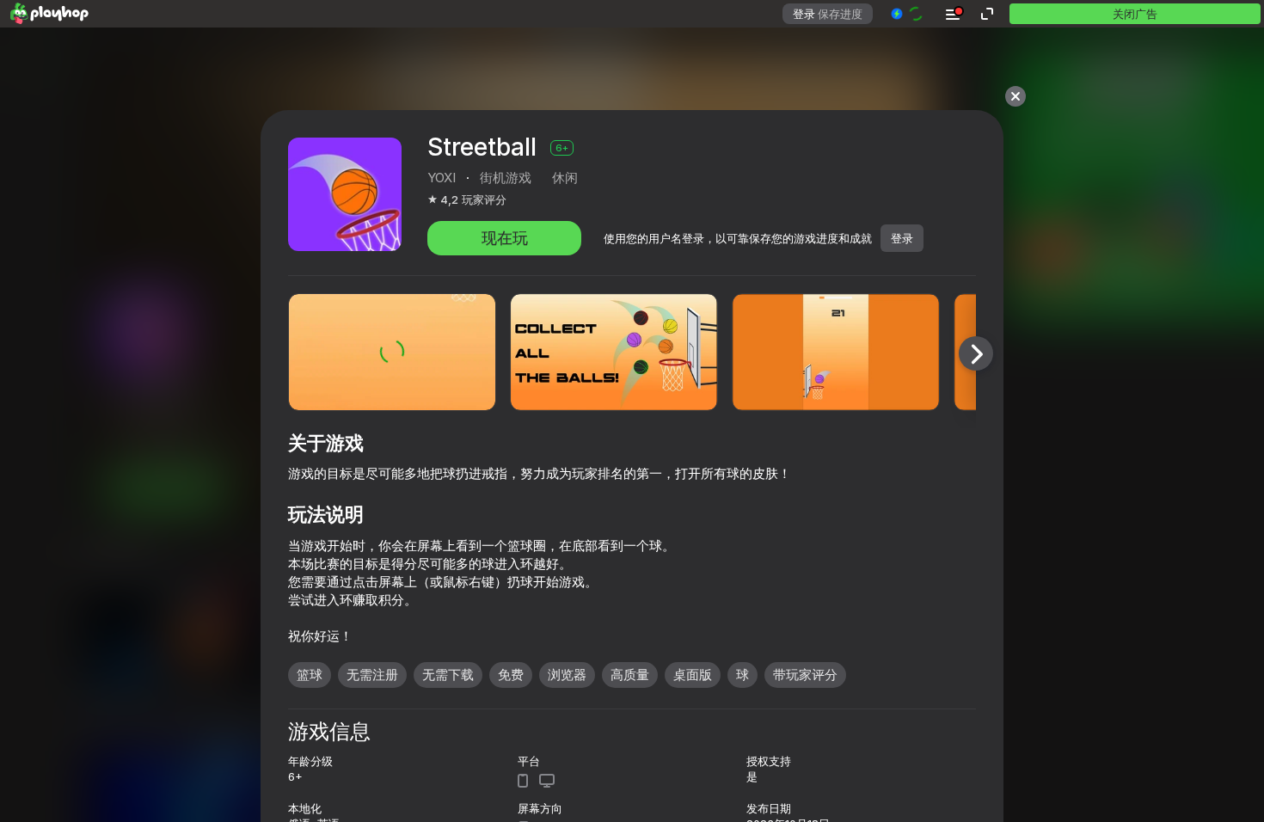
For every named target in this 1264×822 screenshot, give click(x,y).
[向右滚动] (976, 353)
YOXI (441, 177)
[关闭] (1015, 96)
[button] (907, 13)
